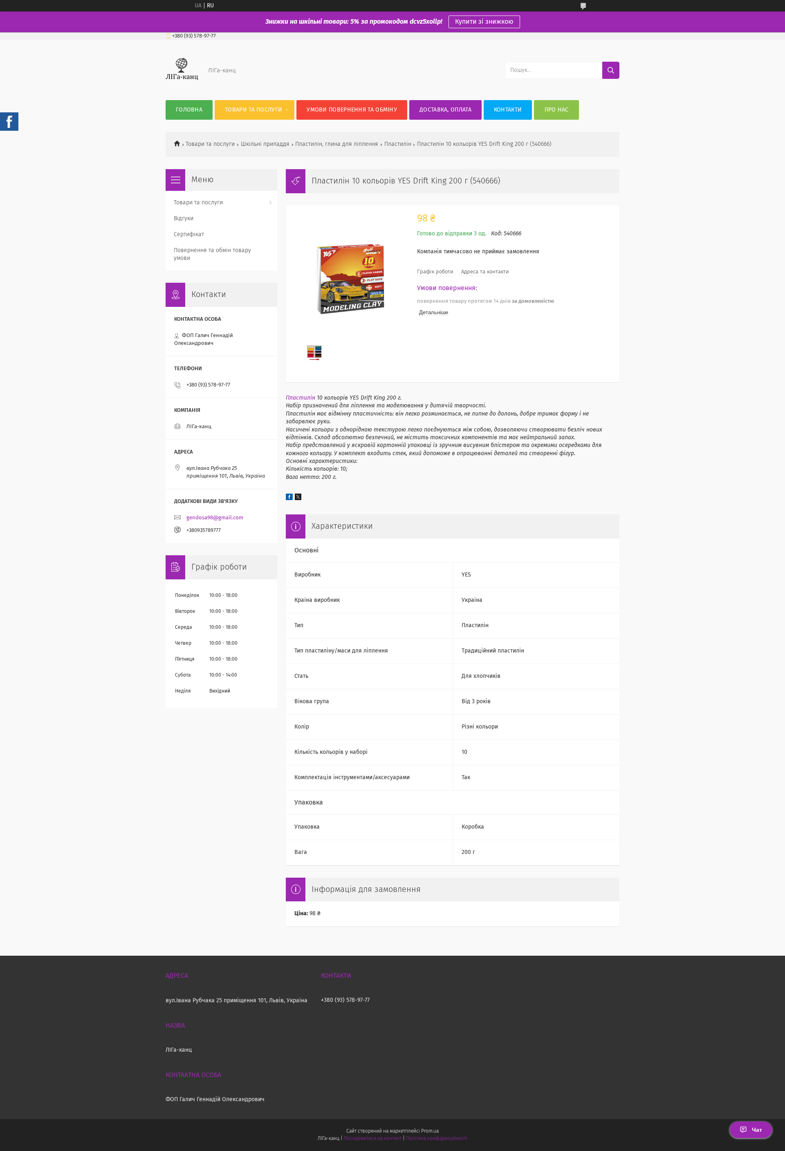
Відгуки (183, 218)
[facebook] (289, 498)
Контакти (508, 110)
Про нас (557, 110)
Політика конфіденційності (436, 1138)
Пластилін (397, 144)
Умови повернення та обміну (352, 110)
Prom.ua (430, 1131)
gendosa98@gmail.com (214, 518)
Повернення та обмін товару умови (212, 254)
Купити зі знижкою (484, 21)
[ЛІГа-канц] (182, 84)
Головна (189, 110)
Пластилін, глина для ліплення (336, 144)
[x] (298, 498)
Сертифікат (189, 234)
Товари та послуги (253, 110)
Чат (757, 1129)
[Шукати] (610, 70)
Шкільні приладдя (265, 144)
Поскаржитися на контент (372, 1138)
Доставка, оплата (445, 110)
